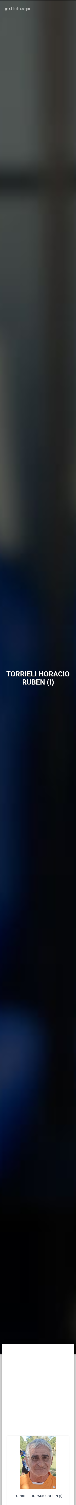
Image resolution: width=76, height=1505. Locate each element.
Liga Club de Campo (16, 9)
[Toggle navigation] (69, 9)
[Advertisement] (38, 1396)
